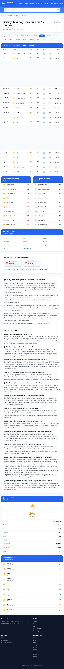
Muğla (35, 649)
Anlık (38, 39)
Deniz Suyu (36, 631)
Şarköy (5, 248)
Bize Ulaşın (4, 645)
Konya (35, 656)
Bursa (35, 647)
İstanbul (35, 638)
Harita (32, 3)
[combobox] (32, 10)
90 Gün (32, 39)
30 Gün (4, 39)
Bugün (4, 36)
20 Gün (49, 36)
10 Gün (36, 36)
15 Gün (42, 36)
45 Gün (18, 39)
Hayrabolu (7, 241)
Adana (35, 652)
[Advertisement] (32, 73)
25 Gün (56, 36)
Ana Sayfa (19, 3)
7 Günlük (33, 269)
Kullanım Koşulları (6, 642)
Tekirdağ (16, 15)
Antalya (35, 645)
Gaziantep (36, 654)
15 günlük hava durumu (25, 323)
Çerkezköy (6, 238)
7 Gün (29, 36)
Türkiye (26, 3)
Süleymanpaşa (27, 248)
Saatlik (16, 36)
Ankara (35, 640)
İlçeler (44, 39)
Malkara (45, 241)
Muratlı (25, 245)
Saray (44, 245)
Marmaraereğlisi (8, 245)
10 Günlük (43, 269)
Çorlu (24, 238)
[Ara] (58, 10)
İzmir (34, 642)
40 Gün (11, 39)
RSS (2, 638)
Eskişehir (35, 659)
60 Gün (25, 39)
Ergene (45, 238)
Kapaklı (25, 241)
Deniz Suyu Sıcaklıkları (56, 3)
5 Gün (22, 36)
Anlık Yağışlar (44, 3)
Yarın (10, 36)
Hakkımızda (4, 640)
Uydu (37, 3)
